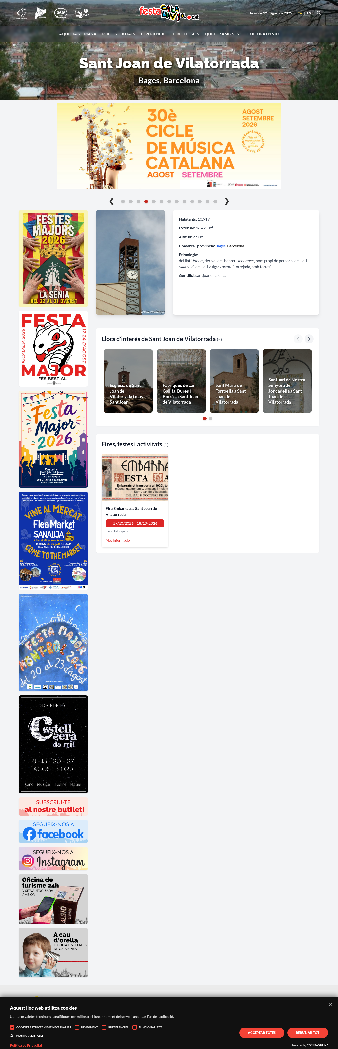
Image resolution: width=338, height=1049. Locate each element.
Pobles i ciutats (118, 33)
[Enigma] (41, 13)
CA (300, 13)
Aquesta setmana (77, 33)
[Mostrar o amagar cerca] (318, 13)
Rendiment (89, 1027)
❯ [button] (227, 200)
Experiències (154, 33)
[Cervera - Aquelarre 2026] (169, 146)
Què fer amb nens (223, 33)
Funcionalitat (150, 1027)
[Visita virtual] (61, 13)
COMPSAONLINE (317, 1045)
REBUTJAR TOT (307, 1033)
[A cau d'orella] (22, 13)
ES (309, 13)
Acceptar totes (262, 1033)
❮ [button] (111, 200)
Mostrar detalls (30, 1035)
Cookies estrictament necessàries (43, 1027)
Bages (221, 245)
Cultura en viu (263, 33)
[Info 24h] (82, 13)
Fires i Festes (186, 33)
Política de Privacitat (26, 1045)
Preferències (118, 1027)
